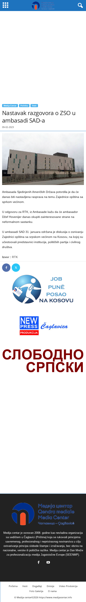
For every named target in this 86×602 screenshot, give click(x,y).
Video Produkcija (68, 586)
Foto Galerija (36, 591)
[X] (16, 267)
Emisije (50, 586)
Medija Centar (10, 105)
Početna (13, 586)
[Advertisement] (43, 56)
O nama (52, 591)
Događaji (37, 586)
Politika (24, 105)
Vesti (34, 105)
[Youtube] (47, 562)
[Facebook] (6, 267)
